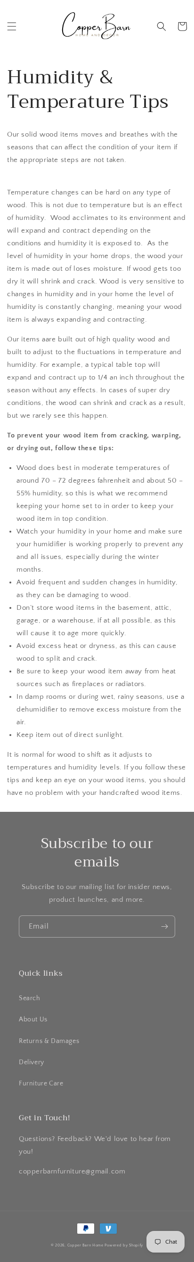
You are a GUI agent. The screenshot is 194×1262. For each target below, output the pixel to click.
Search (29, 998)
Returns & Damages (49, 1041)
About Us (33, 1019)
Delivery (31, 1062)
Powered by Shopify (124, 1245)
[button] (11, 26)
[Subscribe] (164, 926)
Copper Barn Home (85, 1245)
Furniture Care (41, 1083)
